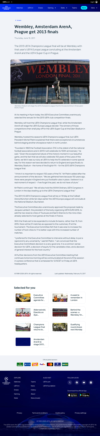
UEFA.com (46, 379)
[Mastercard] (50, 363)
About (33, 391)
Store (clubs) (35, 395)
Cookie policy (60, 410)
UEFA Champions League (6, 8)
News (33, 383)
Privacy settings (80, 410)
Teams (33, 379)
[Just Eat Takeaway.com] (72, 363)
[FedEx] (42, 363)
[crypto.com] (57, 363)
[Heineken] (20, 363)
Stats (16, 395)
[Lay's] (35, 363)
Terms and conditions (40, 410)
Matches (17, 379)
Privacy (19, 410)
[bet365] (65, 363)
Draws (16, 387)
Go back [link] (19, 20)
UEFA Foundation (49, 383)
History (33, 387)
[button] (51, 8)
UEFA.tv (17, 383)
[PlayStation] (27, 363)
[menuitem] (19, 8)
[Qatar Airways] (80, 363)
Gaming (17, 391)
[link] (19, 8)
